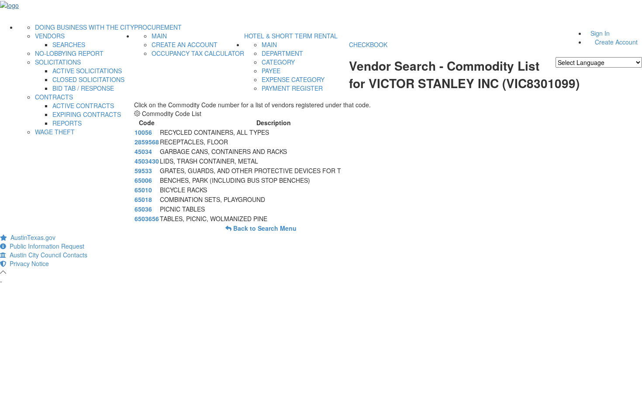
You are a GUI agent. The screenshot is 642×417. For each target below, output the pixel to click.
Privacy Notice (27, 263)
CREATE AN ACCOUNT (184, 44)
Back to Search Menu (264, 228)
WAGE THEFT (55, 131)
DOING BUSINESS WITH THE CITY (84, 27)
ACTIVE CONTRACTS (83, 105)
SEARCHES (68, 44)
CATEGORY (278, 62)
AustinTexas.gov (31, 237)
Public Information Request (45, 246)
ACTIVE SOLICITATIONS (87, 70)
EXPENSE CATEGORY (293, 79)
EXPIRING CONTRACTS (86, 114)
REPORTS (67, 123)
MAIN (159, 35)
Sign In (600, 33)
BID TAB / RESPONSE (83, 88)
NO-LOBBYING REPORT (69, 53)
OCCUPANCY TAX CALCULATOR (198, 53)
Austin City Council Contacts (46, 254)
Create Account (616, 42)
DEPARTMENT (282, 53)
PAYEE (271, 70)
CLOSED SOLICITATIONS (88, 79)
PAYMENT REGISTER (292, 88)
